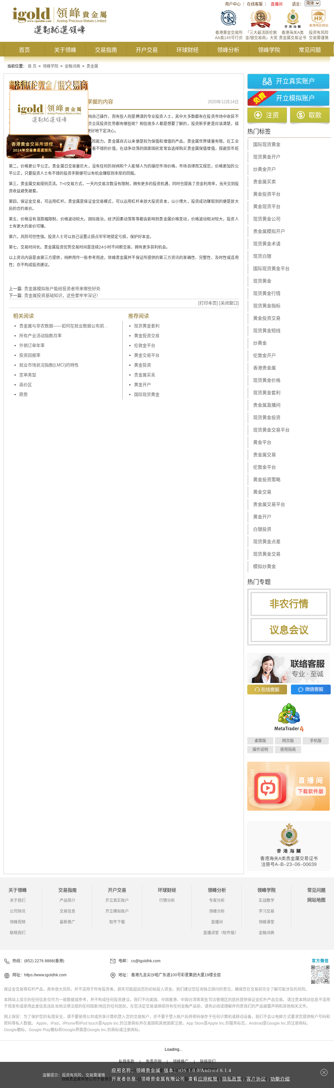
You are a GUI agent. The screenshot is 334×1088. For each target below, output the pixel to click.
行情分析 (167, 900)
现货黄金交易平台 (271, 430)
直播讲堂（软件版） (220, 933)
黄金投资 (142, 365)
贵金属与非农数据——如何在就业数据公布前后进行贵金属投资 (65, 325)
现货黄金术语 (267, 243)
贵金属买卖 (144, 374)
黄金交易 (262, 492)
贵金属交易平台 (269, 504)
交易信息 (67, 911)
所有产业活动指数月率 (40, 335)
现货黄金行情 (267, 293)
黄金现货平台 (267, 206)
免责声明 (153, 1061)
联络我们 (17, 933)
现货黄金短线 (267, 330)
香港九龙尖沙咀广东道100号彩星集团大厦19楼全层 (176, 975)
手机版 (316, 741)
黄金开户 (142, 384)
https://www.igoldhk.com (45, 975)
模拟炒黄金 (264, 566)
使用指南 (288, 749)
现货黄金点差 (267, 541)
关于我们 (17, 900)
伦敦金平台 (144, 345)
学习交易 (266, 911)
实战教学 (266, 900)
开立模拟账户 (295, 98)
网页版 (288, 741)
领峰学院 (269, 50)
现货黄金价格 (267, 380)
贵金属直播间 (267, 405)
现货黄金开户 (267, 156)
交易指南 (106, 50)
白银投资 (262, 529)
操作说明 (260, 749)
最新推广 (67, 922)
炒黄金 (260, 343)
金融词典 (72, 66)
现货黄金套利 (146, 325)
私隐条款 (126, 1061)
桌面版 (260, 741)
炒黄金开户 (264, 169)
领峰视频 (17, 922)
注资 (272, 115)
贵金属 (92, 66)
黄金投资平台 (267, 194)
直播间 (276, 4)
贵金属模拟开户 (269, 231)
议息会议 (289, 630)
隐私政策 (232, 1079)
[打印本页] (208, 302)
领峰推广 (181, 1061)
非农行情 (289, 603)
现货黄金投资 (267, 417)
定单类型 (27, 374)
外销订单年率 (32, 345)
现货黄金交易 (267, 554)
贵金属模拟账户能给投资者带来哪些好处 (62, 288)
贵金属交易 (264, 454)
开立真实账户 (295, 81)
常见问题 (310, 50)
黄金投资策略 (267, 479)
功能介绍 (280, 1079)
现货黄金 (262, 281)
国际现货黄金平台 (271, 268)
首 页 (32, 66)
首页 (24, 50)
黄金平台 (262, 442)
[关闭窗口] (229, 302)
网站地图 (316, 899)
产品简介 (67, 900)
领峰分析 (228, 50)
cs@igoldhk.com (145, 961)
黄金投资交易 (146, 335)
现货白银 (262, 256)
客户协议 (256, 1079)
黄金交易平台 (146, 355)
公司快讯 (17, 911)
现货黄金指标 (267, 305)
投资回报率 (29, 355)
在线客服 (255, 4)
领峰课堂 (266, 922)
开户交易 (147, 50)
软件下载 (117, 922)
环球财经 (187, 50)
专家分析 (217, 900)
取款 (315, 115)
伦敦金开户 (264, 355)
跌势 (23, 394)
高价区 (25, 384)
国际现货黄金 (146, 394)
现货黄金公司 (267, 219)
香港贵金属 (264, 367)
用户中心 (233, 4)
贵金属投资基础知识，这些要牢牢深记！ (62, 295)
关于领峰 (65, 50)
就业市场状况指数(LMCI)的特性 (49, 365)
